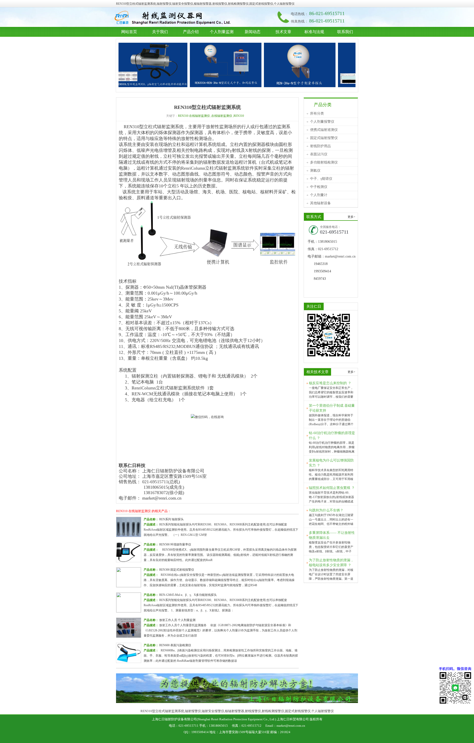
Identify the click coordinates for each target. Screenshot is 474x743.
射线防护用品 (320, 146)
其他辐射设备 (320, 203)
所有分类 (317, 113)
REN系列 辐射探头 (171, 519)
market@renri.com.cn (161, 498)
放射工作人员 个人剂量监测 (177, 620)
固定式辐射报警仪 (324, 138)
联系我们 (345, 32)
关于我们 (160, 32)
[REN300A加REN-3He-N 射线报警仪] (203, 65)
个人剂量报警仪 (322, 121)
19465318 (321, 264)
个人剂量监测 (222, 32)
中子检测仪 (318, 187)
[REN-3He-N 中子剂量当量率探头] (277, 65)
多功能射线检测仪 (324, 162)
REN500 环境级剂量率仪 (175, 544)
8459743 (320, 279)
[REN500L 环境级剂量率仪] (129, 65)
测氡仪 (315, 170)
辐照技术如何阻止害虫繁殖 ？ (332, 488)
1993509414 (322, 271)
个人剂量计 (318, 195)
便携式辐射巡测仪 (324, 130)
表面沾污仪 (318, 154)
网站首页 (129, 32)
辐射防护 (174, 18)
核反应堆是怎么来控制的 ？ (330, 383)
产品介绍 (191, 32)
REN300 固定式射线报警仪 (176, 569)
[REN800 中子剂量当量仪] (351, 65)
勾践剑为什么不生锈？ (326, 510)
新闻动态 (252, 32)
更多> (351, 217)
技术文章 (283, 32)
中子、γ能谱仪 (321, 179)
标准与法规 (314, 32)
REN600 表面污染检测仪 (175, 645)
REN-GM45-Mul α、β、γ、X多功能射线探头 (188, 595)
